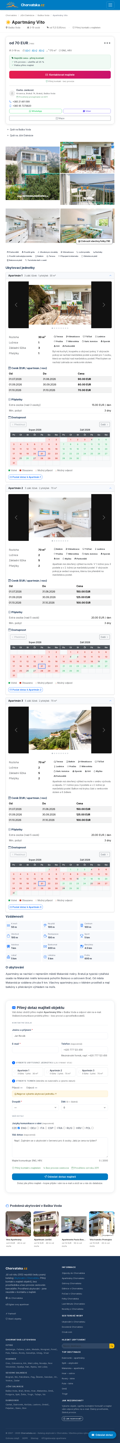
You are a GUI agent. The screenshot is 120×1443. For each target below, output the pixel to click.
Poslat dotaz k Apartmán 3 (26, 907)
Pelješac (10, 1408)
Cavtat (9, 1404)
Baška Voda (43, 15)
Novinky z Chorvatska (72, 1309)
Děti (69, 1101)
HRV (79, 1128)
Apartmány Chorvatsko (73, 1278)
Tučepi (38, 1394)
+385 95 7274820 (22, 105)
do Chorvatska (15, 1298)
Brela (27, 1391)
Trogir (30, 1394)
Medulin (35, 1349)
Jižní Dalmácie (27, 15)
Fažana (20, 1349)
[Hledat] (111, 1346)
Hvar (33, 1391)
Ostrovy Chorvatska (71, 1283)
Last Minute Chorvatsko (73, 1304)
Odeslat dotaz (104, 1434)
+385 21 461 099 (21, 101)
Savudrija (30, 1353)
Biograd (9, 1377)
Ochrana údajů (12, 1438)
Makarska (42, 1391)
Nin (16, 1377)
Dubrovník (12, 1400)
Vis (43, 1394)
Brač (21, 1391)
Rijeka (33, 1367)
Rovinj (22, 1353)
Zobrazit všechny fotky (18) (95, 241)
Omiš (50, 1391)
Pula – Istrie (67, 1383)
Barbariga (10, 1349)
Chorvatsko (11, 15)
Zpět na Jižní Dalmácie (21, 135)
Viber (88, 111)
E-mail (16, 1043)
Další (103, 424)
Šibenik (39, 1377)
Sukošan (48, 1377)
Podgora (10, 1394)
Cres (8, 1363)
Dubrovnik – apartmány (73, 1358)
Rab (27, 1367)
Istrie (9, 1345)
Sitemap (34, 1438)
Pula (8, 1353)
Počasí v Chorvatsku (72, 1293)
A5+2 (34, 50)
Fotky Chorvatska (70, 1298)
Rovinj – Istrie (68, 1378)
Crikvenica (17, 1363)
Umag (39, 1353)
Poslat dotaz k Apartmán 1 (26, 477)
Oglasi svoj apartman (18, 1304)
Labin (27, 1349)
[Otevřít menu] (110, 5)
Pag (33, 1377)
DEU (33, 1128)
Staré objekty (14, 1318)
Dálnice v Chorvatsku (72, 1288)
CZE (15, 1128)
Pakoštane (24, 1377)
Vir (55, 1377)
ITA (42, 1128)
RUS (70, 1128)
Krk (24, 1363)
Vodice (9, 1380)
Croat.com (67, 1332)
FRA (60, 1128)
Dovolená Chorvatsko (72, 1327)
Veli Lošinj (42, 1367)
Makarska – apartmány (73, 1368)
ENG (24, 1128)
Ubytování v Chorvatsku (26, 1278)
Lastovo (37, 1404)
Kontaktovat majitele (62, 74)
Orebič (45, 1404)
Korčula (27, 1404)
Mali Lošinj (33, 1363)
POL (88, 1128)
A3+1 (27, 50)
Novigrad (45, 1349)
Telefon (71, 1043)
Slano (18, 1408)
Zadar (17, 1380)
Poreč (54, 1349)
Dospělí (17, 1101)
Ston (24, 1408)
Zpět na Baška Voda (20, 129)
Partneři (12, 1313)
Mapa (61, 118)
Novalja (43, 1363)
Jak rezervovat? (74, 1418)
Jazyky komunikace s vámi (33, 1123)
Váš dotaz (23, 1134)
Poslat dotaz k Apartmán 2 (26, 689)
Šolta (23, 1394)
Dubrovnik (18, 1404)
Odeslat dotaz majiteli (62, 1176)
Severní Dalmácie (16, 1373)
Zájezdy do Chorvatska (73, 1273)
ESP (51, 1128)
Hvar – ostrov (68, 1373)
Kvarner (11, 1359)
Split (17, 1394)
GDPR (25, 1438)
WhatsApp (37, 111)
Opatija (20, 1367)
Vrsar (46, 1353)
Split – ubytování (70, 1363)
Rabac (14, 1353)
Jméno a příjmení (22, 1030)
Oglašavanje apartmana (55, 1438)
